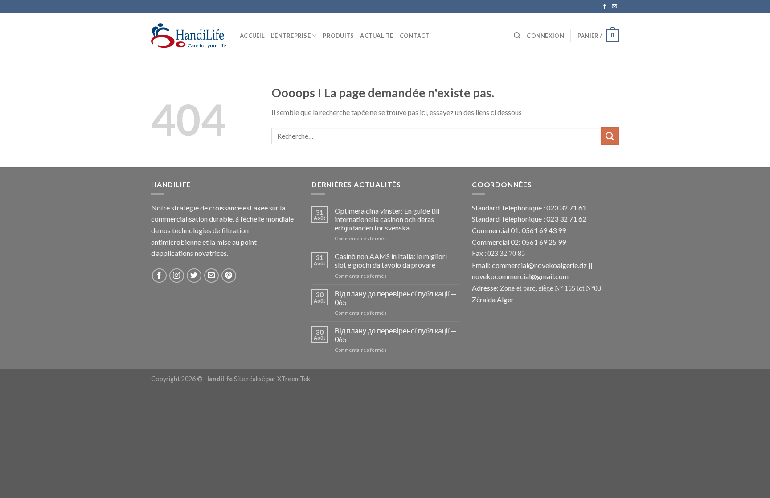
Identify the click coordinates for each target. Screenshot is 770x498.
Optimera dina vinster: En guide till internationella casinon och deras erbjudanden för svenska (387, 219)
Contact (415, 35)
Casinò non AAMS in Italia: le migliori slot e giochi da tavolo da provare (391, 260)
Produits (338, 35)
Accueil (252, 35)
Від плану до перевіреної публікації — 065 (396, 297)
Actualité (376, 35)
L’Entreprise (291, 35)
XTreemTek (293, 379)
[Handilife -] (188, 35)
